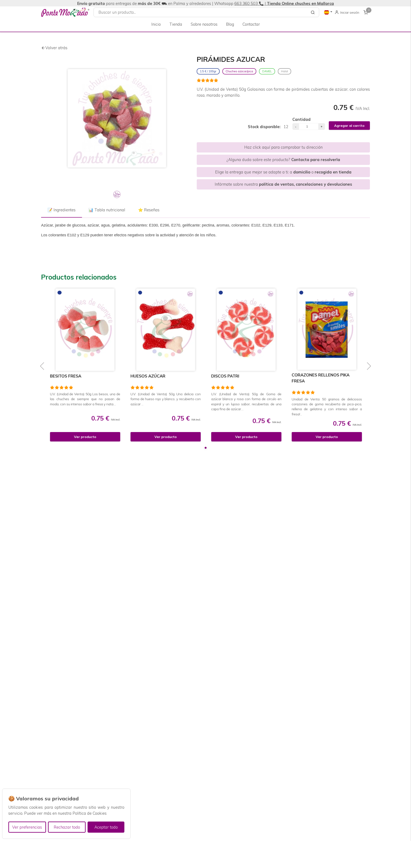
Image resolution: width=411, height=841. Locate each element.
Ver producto (84, 437)
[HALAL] (117, 194)
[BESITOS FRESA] (84, 330)
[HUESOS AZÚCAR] (165, 330)
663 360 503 (246, 3)
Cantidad (301, 119)
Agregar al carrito (349, 125)
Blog (230, 24)
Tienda (175, 24)
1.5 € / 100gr (208, 71)
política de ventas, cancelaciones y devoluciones (305, 184)
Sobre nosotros (204, 24)
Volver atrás (56, 47)
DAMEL (267, 71)
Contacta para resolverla (315, 159)
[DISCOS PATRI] (245, 330)
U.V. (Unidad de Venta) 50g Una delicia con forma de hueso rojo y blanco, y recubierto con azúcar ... (165, 399)
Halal (284, 71)
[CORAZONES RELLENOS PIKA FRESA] (326, 329)
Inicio (156, 24)
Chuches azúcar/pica (239, 71)
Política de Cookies (90, 813)
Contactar (251, 24)
